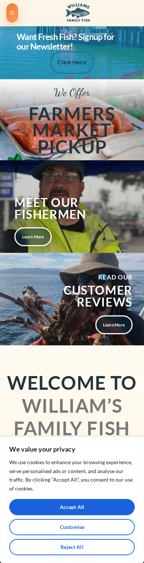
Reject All (72, 547)
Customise (72, 527)
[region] (72, 500)
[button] (12, 13)
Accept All (72, 507)
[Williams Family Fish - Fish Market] (78, 13)
